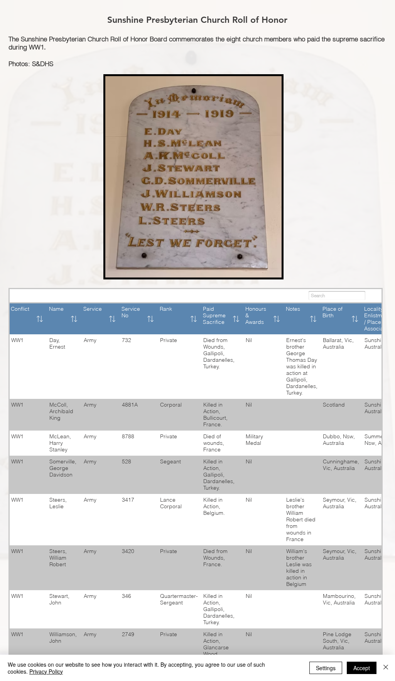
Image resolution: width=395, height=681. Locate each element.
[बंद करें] (385, 668)
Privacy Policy (46, 671)
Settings (326, 668)
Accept (361, 668)
